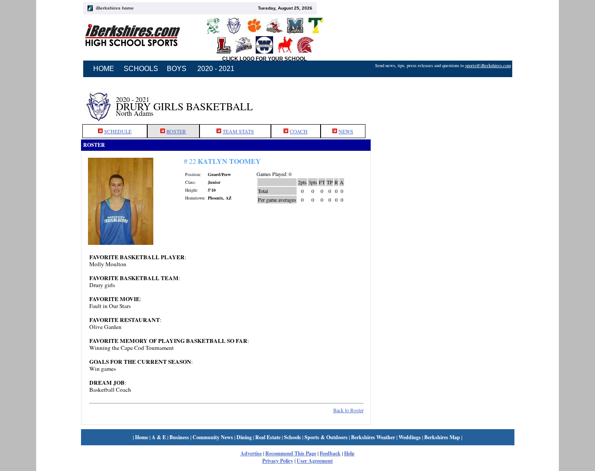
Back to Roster (348, 410)
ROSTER (176, 131)
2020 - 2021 (215, 68)
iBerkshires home (115, 8)
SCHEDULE (118, 131)
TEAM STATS (238, 131)
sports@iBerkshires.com (488, 65)
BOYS (176, 68)
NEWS (345, 131)
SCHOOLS (141, 68)
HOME (103, 68)
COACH (299, 131)
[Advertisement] (443, 101)
